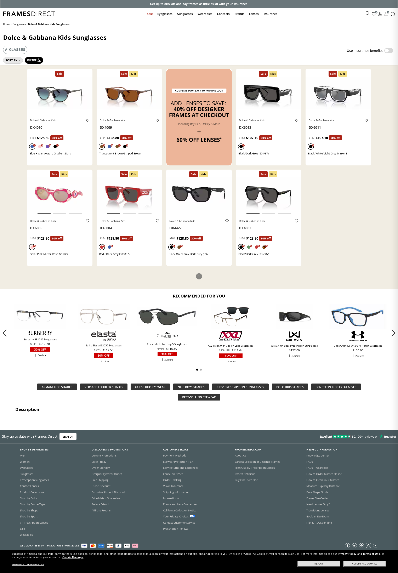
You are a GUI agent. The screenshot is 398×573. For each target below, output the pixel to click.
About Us (240, 455)
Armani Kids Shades (57, 387)
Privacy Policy (347, 553)
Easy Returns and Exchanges (180, 468)
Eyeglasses (164, 14)
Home (6, 24)
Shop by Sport (29, 516)
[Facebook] (347, 545)
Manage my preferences (28, 564)
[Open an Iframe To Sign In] (380, 14)
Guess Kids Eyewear (150, 387)
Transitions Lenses (317, 510)
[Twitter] (354, 545)
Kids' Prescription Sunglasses (240, 387)
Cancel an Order (173, 474)
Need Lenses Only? (318, 504)
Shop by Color (28, 498)
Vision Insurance (173, 486)
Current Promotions (104, 455)
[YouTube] (375, 545)
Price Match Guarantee (106, 498)
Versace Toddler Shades (104, 387)
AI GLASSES (15, 49)
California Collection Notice (179, 510)
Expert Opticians (245, 474)
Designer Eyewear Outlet (107, 474)
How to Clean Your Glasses (322, 480)
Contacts (223, 14)
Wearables (205, 14)
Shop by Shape (29, 510)
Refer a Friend (100, 504)
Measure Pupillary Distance (323, 486)
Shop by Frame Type (32, 504)
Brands (239, 14)
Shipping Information (176, 492)
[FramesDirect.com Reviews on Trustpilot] (314, 436)
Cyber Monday (101, 468)
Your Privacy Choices (176, 516)
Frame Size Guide (317, 498)
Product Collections (32, 492)
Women (25, 461)
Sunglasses (185, 14)
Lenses (254, 14)
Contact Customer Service (179, 522)
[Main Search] (368, 13)
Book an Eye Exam (317, 516)
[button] (393, 333)
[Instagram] (368, 545)
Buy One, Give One (246, 480)
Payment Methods (174, 455)
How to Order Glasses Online (324, 474)
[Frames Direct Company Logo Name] (29, 13)
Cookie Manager (72, 557)
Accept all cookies (364, 564)
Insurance (270, 14)
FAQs (309, 461)
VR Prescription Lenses (34, 522)
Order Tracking (172, 480)
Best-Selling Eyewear (199, 397)
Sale (150, 14)
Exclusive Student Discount (108, 492)
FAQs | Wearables (317, 468)
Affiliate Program (102, 510)
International (171, 498)
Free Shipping (100, 480)
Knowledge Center (317, 455)
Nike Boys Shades (191, 387)
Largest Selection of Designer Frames (257, 461)
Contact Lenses (29, 486)
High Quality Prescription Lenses (255, 468)
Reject (318, 564)
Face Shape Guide (317, 492)
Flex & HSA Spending (319, 522)
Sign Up (68, 436)
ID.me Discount (101, 486)
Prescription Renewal (176, 529)
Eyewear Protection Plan (178, 461)
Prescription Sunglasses (34, 480)
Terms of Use (371, 553)
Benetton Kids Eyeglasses (336, 387)
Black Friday (99, 461)
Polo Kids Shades (290, 387)
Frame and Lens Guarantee (180, 504)
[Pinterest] (361, 545)
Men (22, 455)
